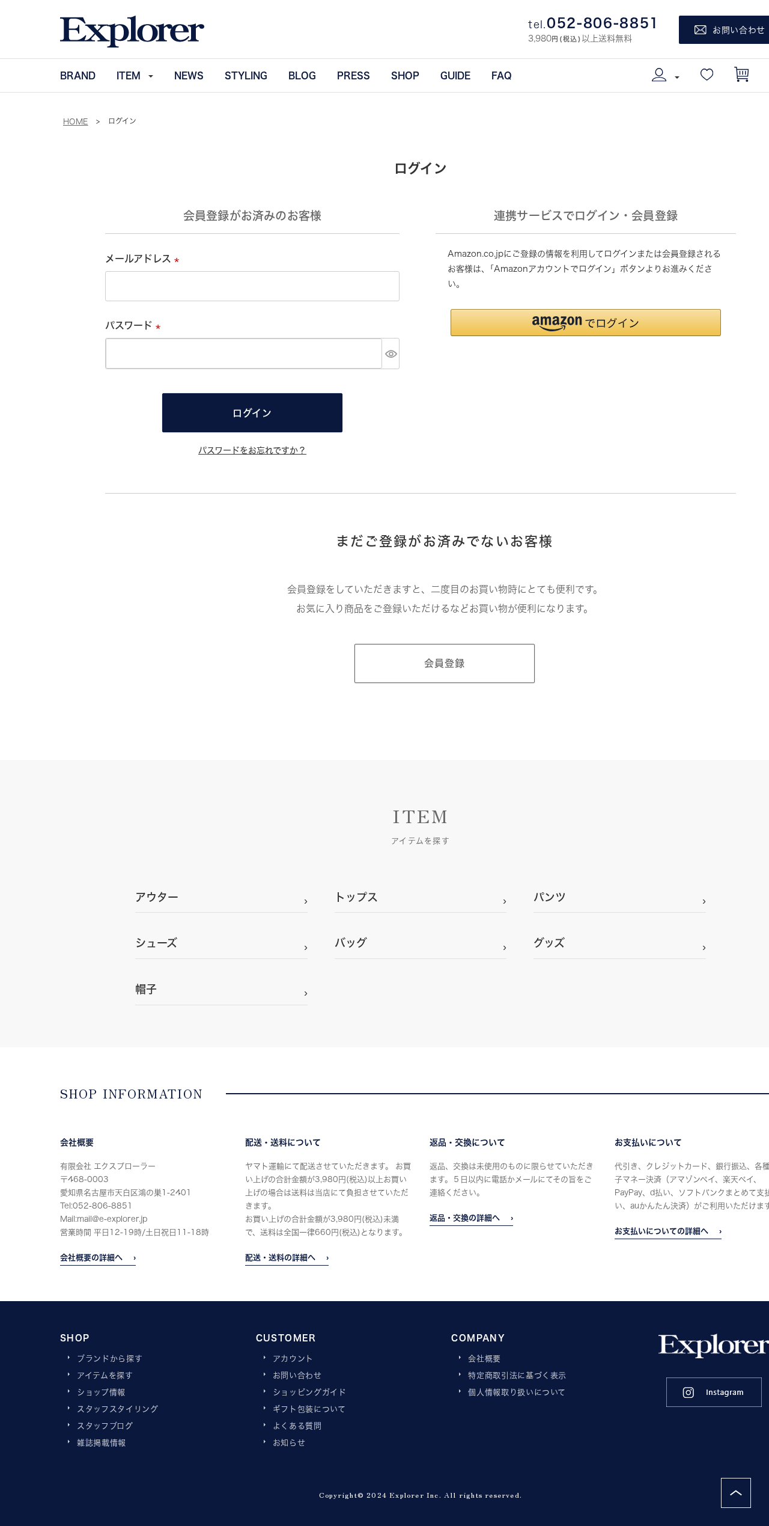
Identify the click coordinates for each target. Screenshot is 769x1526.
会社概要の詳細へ (91, 1257)
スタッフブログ (105, 1426)
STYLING (246, 75)
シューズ (156, 943)
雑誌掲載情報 (101, 1443)
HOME (75, 121)
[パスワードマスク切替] (390, 354)
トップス (356, 897)
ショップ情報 (101, 1392)
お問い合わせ (297, 1375)
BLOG (302, 75)
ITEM (129, 75)
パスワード (135, 325)
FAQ (501, 75)
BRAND (78, 75)
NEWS (189, 75)
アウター (156, 897)
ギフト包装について (309, 1409)
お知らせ (289, 1443)
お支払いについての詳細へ (661, 1230)
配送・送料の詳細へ (280, 1257)
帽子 (146, 989)
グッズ (549, 943)
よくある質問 (297, 1426)
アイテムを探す (105, 1375)
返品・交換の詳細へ (465, 1217)
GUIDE (455, 75)
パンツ (549, 897)
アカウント (293, 1359)
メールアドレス (144, 258)
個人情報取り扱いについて (517, 1392)
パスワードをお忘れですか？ (252, 450)
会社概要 (484, 1359)
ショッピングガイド (310, 1392)
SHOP (405, 75)
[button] (586, 322)
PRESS (353, 75)
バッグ (351, 943)
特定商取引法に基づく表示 (517, 1375)
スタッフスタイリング (118, 1409)
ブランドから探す (109, 1359)
